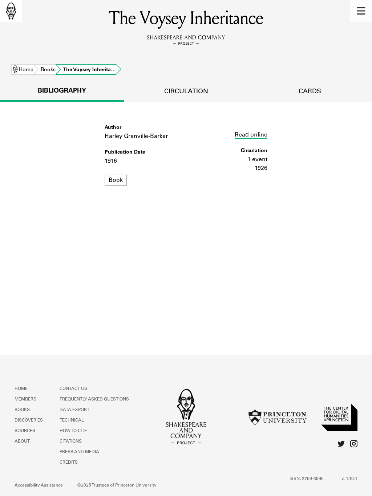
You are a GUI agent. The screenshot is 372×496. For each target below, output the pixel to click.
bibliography (62, 91)
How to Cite (73, 431)
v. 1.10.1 (349, 479)
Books (48, 70)
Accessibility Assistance (39, 485)
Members (25, 399)
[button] (361, 11)
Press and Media (79, 452)
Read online (251, 135)
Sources (25, 431)
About (22, 441)
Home (26, 70)
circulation (186, 92)
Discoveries (29, 420)
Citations (71, 441)
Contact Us (73, 389)
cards (310, 92)
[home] (11, 11)
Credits (69, 462)
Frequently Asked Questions (94, 399)
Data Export (74, 410)
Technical (72, 420)
